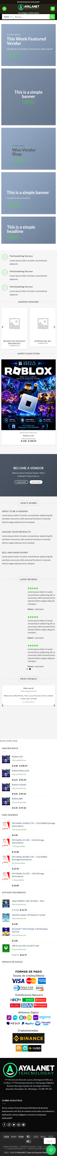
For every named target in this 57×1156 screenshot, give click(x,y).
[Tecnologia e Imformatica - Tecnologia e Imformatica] (28, 7)
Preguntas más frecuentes (40, 1149)
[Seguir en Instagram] (9, 1125)
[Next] (54, 327)
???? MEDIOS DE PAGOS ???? (16, 1149)
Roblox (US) (28, 435)
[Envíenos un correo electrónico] (19, 1125)
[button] (4, 9)
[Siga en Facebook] (4, 1125)
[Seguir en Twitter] (14, 1125)
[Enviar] (52, 16)
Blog (40, 1147)
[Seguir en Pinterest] (23, 1125)
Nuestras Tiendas (28, 1147)
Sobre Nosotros (10, 1147)
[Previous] (2, 327)
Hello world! (28, 688)
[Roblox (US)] (28, 394)
